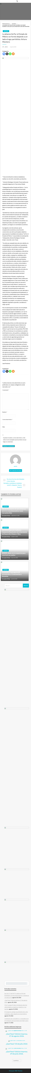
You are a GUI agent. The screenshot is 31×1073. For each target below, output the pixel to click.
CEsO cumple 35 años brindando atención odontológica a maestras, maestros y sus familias (15, 1007)
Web (3, 427)
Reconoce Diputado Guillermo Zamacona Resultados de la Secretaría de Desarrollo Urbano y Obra (14, 532)
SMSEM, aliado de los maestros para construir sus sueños (13, 554)
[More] (13, 53)
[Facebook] (4, 53)
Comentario (5, 390)
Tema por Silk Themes (15, 1071)
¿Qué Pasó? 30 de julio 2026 (16, 1044)
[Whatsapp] (10, 53)
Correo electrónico (7, 419)
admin (6, 46)
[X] (7, 53)
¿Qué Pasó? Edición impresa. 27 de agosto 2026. (17, 1035)
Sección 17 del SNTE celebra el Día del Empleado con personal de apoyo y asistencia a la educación (16, 995)
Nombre (4, 412)
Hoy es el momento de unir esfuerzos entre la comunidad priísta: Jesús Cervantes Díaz (14, 511)
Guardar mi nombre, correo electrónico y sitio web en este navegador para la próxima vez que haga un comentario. (14, 439)
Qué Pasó (14, 23)
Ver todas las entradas (15, 470)
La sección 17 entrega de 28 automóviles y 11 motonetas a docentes (11, 574)
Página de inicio (6, 23)
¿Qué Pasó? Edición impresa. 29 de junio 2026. (17, 1052)
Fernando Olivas (6, 515)
